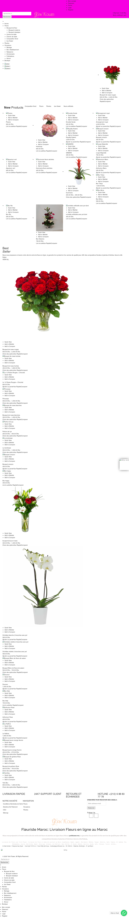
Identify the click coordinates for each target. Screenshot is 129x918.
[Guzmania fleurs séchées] (49, 159)
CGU (4, 810)
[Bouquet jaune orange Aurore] (64, 740)
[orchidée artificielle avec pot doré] (79, 205)
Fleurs (41, 106)
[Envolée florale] (79, 113)
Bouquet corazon (101, 137)
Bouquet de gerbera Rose (11, 766)
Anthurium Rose (8, 717)
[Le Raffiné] (64, 724)
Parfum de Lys (7, 431)
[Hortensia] (49, 125)
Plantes (48, 106)
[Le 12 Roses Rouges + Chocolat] (64, 372)
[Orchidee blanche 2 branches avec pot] (64, 586)
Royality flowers (71, 137)
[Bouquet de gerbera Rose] (64, 756)
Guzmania (69, 193)
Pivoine (8, 122)
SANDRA (69, 153)
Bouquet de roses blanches (11, 415)
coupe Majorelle (101, 153)
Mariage (6, 891)
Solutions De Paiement (10, 807)
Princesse (6, 399)
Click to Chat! (115, 913)
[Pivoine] (19, 113)
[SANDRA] (79, 144)
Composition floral (30, 106)
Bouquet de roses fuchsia (11, 366)
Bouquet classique (12, 876)
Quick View (105, 88)
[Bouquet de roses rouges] (112, 75)
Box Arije (5, 701)
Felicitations (8, 900)
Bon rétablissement (10, 893)
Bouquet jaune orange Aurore (12, 750)
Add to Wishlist (106, 90)
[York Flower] (44, 14)
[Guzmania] (79, 171)
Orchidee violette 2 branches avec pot (15, 651)
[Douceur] (64, 674)
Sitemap (5, 813)
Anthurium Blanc (101, 168)
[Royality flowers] (79, 128)
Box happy (6, 481)
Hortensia (39, 146)
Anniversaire (8, 897)
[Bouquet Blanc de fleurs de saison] (64, 658)
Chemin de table (9, 880)
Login (70, 8)
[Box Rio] (19, 205)
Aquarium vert (10, 168)
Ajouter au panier (101, 126)
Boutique (5, 904)
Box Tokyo (99, 183)
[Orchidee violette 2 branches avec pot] (64, 642)
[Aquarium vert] (19, 159)
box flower (57, 106)
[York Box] (64, 773)
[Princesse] (64, 389)
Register (70, 10)
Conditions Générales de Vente (13, 804)
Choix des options (105, 99)
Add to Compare (107, 93)
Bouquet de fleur (9, 871)
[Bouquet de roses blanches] (64, 405)
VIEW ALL (6, 259)
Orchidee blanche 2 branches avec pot (15, 635)
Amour (6, 902)
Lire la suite (9, 126)
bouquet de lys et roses (10, 541)
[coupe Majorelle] (109, 144)
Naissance (7, 895)
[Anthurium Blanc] (109, 159)
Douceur (5, 684)
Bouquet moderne (12, 874)
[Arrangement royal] (109, 113)
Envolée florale (70, 122)
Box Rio (8, 214)
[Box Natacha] (49, 217)
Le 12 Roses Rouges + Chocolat (13, 382)
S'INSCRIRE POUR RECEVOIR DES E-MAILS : (102, 800)
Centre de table (9, 878)
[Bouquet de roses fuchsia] (64, 356)
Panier (4, 911)
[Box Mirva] (109, 190)
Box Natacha (40, 239)
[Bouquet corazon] (109, 128)
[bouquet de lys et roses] (64, 509)
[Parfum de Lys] (64, 422)
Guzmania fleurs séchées (44, 168)
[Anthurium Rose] (64, 707)
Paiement (5, 909)
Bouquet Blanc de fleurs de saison (13, 668)
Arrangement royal (102, 122)
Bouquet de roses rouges (108, 95)
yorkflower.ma (74, 835)
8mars (4, 867)
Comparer (107, 101)
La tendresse (7, 448)
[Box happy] (64, 471)
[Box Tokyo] (109, 175)
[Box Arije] (64, 691)
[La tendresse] (64, 438)
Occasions (26, 807)
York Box (5, 783)
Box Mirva (99, 199)
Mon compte (6, 907)
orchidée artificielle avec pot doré (76, 214)
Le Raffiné (6, 734)
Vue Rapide (17, 126)
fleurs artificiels (68, 106)
